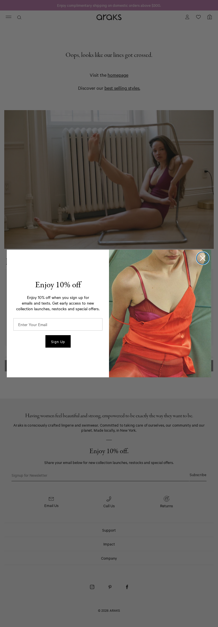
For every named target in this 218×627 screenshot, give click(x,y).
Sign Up (58, 341)
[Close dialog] (202, 258)
